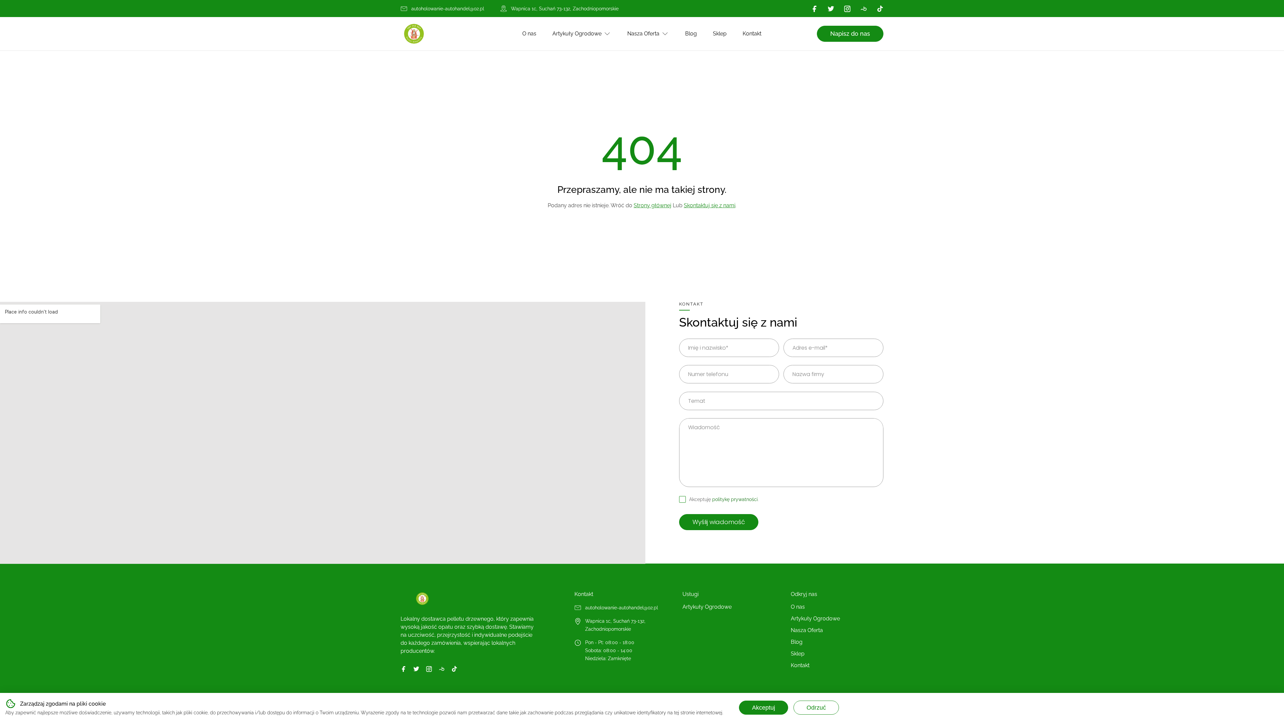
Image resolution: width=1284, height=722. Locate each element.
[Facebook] (814, 8)
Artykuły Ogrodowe (577, 33)
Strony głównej (652, 205)
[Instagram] (847, 8)
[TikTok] (880, 8)
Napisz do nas (850, 33)
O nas (529, 33)
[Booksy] (863, 8)
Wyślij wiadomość (718, 522)
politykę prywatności (735, 499)
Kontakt (752, 33)
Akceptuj (763, 707)
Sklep (720, 33)
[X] (831, 8)
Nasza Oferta (643, 33)
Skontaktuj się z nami (709, 205)
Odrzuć (816, 707)
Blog (691, 33)
